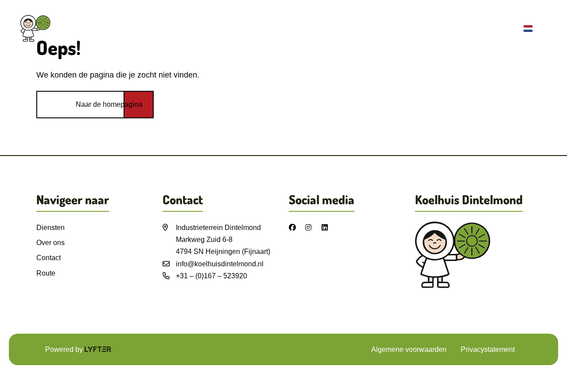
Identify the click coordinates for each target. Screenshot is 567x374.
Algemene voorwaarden (409, 349)
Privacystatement (488, 349)
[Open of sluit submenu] (540, 29)
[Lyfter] (98, 349)
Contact (467, 28)
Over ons (423, 28)
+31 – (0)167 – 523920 (211, 276)
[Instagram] (311, 228)
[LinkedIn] (328, 228)
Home (336, 28)
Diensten (377, 28)
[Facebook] (295, 228)
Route (506, 28)
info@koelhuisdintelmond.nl (220, 264)
